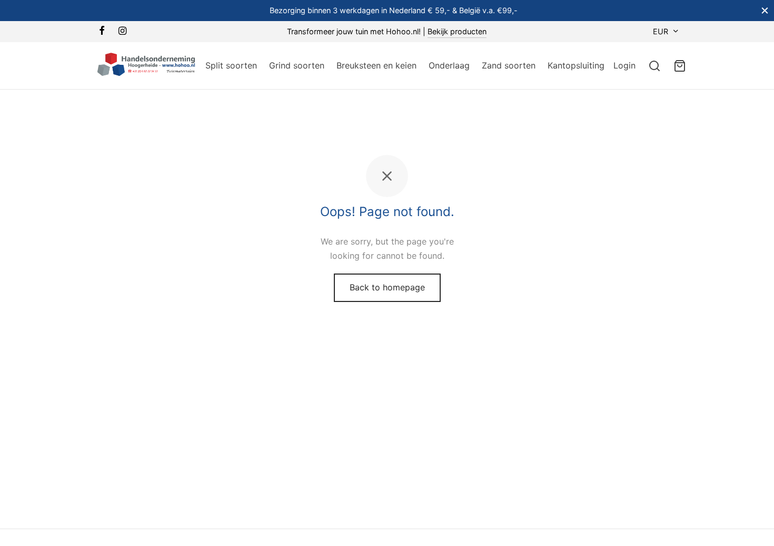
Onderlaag (449, 65)
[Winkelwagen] (679, 66)
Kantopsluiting (576, 65)
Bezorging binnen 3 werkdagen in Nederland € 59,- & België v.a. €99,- (387, 10)
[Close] (765, 10)
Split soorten (231, 65)
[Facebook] (102, 31)
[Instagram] (122, 31)
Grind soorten (296, 65)
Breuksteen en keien (376, 65)
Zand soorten (508, 65)
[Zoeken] (654, 66)
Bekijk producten (457, 31)
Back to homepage (387, 287)
